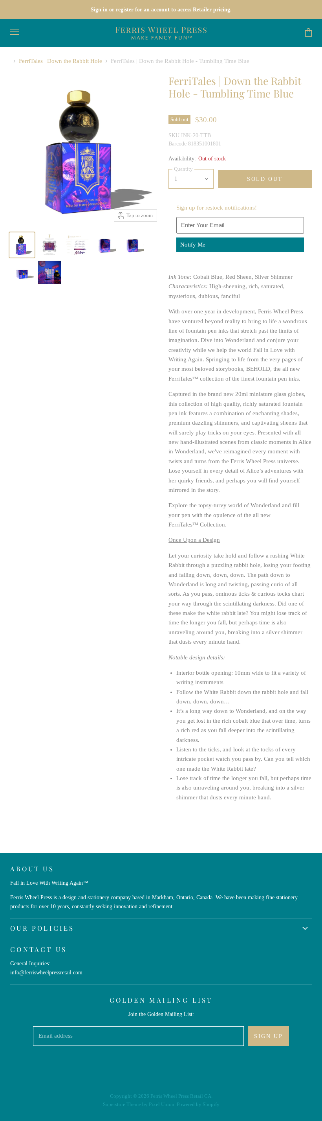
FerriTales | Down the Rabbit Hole (60, 61)
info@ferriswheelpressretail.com (46, 972)
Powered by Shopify (198, 1104)
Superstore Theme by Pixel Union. (139, 1104)
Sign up (268, 1036)
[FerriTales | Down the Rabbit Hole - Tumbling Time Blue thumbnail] (22, 245)
